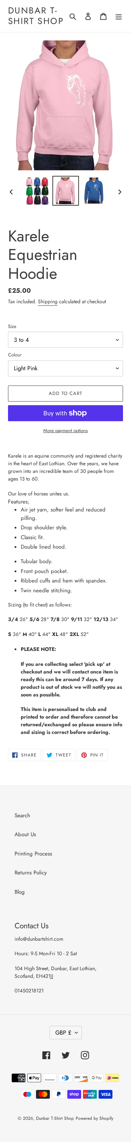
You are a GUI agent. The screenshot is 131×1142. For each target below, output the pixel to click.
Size (12, 326)
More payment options (65, 430)
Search (22, 815)
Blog (20, 892)
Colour (14, 354)
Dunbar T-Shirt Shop (36, 16)
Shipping (47, 301)
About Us (25, 834)
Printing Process (33, 854)
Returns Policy (31, 873)
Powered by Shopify (94, 1118)
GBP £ (63, 1032)
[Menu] (118, 16)
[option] (37, 191)
